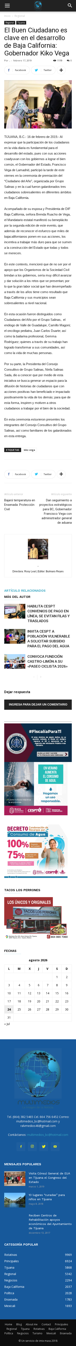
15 (57, 993)
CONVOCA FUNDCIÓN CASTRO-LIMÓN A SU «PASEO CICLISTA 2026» (47, 661)
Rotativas (39, 1329)
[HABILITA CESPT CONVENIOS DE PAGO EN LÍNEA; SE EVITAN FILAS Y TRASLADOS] (14, 611)
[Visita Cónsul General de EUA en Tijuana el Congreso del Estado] (14, 1178)
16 (66, 993)
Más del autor (17, 597)
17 (9, 1001)
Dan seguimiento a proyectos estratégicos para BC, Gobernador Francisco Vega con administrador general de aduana (55, 511)
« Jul (7, 1024)
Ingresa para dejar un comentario (38, 704)
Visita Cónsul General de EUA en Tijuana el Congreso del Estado (49, 1178)
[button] (70, 6)
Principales (61, 1324)
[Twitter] (43, 1146)
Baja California (57, 1329)
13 (38, 993)
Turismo (37, 1333)
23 (66, 1001)
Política (8, 1333)
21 (47, 1001)
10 (9, 993)
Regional (20, 16)
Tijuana (21, 22)
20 (38, 1001)
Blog (19, 1324)
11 (19, 993)
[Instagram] (32, 1146)
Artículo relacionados (25, 591)
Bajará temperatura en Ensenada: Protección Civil (19, 504)
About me (32, 1324)
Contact (46, 1324)
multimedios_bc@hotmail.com (47, 1135)
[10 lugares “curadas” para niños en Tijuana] (14, 1200)
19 (29, 1001)
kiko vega (29, 449)
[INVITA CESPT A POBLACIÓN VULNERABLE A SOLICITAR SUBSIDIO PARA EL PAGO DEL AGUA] (14, 636)
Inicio (7, 16)
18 (19, 1001)
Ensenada (66, 1333)
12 (29, 993)
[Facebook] (21, 1146)
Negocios (22, 1333)
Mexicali (51, 1333)
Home (8, 1324)
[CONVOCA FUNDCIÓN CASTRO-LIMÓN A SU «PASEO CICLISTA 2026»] (14, 661)
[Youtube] (55, 1146)
